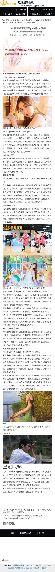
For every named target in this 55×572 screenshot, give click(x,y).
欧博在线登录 (21, 10)
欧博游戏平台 (35, 14)
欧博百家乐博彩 (27, 554)
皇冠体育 (21, 568)
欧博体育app (28, 20)
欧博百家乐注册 (48, 10)
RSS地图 (38, 565)
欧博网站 (48, 14)
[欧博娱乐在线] (8, 3)
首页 (7, 10)
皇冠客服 (37, 568)
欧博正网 (34, 10)
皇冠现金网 (29, 568)
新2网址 (44, 568)
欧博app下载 (7, 14)
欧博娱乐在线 (16, 20)
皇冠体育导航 (12, 568)
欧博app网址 (21, 14)
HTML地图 (46, 565)
